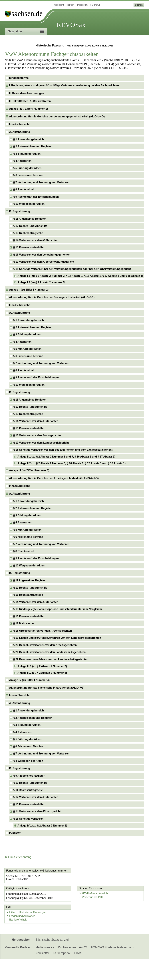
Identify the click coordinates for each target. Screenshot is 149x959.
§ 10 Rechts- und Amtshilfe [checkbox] (30, 782)
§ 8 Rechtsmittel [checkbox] (23, 189)
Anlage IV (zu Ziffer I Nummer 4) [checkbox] (29, 679)
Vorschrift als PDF (93, 897)
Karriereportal (62, 953)
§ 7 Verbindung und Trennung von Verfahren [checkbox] (41, 182)
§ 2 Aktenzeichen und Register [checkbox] (32, 146)
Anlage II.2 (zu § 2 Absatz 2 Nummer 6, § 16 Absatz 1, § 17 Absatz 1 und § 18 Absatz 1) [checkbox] (71, 463)
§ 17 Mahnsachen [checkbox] (24, 623)
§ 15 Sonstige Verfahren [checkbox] (28, 818)
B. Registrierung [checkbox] (19, 211)
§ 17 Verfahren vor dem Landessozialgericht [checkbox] (41, 442)
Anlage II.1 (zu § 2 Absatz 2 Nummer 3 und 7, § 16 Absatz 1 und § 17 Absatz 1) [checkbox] (66, 456)
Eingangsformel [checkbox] (19, 77)
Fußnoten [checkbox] (15, 832)
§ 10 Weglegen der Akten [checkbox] (29, 203)
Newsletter (42, 953)
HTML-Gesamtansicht (95, 893)
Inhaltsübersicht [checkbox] (19, 124)
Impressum (82, 5)
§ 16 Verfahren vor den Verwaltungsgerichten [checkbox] (41, 254)
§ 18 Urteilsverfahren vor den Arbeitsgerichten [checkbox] (42, 630)
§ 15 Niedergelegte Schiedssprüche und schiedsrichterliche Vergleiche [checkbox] (57, 609)
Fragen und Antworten (22, 915)
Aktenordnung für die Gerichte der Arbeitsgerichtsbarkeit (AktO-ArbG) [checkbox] (54, 478)
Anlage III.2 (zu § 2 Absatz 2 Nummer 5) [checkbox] (42, 672)
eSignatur (95, 5)
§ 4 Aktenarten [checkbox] (22, 160)
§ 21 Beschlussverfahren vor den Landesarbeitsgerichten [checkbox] (49, 652)
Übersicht (59, 5)
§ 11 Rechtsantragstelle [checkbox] (28, 789)
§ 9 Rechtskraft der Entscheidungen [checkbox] (36, 196)
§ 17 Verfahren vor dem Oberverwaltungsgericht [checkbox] (43, 261)
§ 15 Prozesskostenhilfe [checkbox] (28, 247)
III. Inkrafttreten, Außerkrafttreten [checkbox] (30, 101)
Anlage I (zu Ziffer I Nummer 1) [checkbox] (28, 108)
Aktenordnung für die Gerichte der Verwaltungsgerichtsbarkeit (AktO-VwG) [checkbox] (57, 116)
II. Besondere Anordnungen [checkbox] (26, 93)
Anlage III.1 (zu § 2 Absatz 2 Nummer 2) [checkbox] (42, 666)
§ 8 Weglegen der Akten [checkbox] (28, 760)
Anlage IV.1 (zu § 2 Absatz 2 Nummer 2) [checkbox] (42, 825)
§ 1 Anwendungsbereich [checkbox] (28, 139)
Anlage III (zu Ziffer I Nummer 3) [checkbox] (29, 470)
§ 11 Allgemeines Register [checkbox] (29, 218)
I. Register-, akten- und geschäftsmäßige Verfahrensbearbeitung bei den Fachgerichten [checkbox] (64, 85)
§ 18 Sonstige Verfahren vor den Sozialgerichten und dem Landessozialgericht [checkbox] (62, 449)
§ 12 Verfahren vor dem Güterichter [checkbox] (35, 797)
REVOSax (71, 24)
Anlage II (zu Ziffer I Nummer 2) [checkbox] (29, 289)
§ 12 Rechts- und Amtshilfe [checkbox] (30, 225)
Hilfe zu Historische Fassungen (27, 912)
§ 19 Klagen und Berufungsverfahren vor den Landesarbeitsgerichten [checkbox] (57, 637)
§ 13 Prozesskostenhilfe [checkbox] (28, 804)
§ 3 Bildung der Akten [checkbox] (27, 153)
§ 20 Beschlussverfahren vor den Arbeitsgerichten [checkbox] (45, 644)
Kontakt (70, 5)
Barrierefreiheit (18, 919)
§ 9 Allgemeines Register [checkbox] (29, 775)
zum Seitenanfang (19, 857)
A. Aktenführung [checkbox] (19, 131)
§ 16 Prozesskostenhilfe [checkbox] (28, 616)
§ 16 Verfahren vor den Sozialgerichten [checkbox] (37, 435)
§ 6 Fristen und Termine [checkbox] (28, 175)
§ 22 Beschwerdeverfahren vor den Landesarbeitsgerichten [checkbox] (50, 659)
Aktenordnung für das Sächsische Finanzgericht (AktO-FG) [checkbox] (46, 687)
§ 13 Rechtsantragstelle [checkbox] (28, 232)
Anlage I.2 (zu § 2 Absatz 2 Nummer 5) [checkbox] (41, 282)
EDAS (78, 953)
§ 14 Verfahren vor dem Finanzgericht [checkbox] (37, 811)
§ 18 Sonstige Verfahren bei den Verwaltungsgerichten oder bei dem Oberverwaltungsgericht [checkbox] (72, 268)
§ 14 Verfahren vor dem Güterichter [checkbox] (35, 240)
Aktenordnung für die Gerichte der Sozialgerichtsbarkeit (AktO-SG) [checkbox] (51, 297)
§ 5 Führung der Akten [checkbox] (27, 168)
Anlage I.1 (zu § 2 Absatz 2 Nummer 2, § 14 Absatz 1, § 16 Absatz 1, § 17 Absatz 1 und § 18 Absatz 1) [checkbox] (80, 275)
